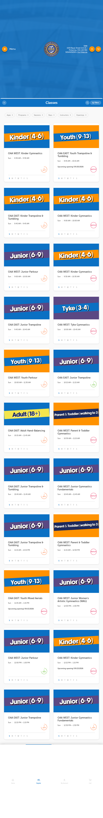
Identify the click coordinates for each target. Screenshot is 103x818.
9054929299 (70, 52)
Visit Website (82, 52)
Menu (12, 49)
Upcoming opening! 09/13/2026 (21, 609)
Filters (96, 103)
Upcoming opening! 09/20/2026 (71, 167)
